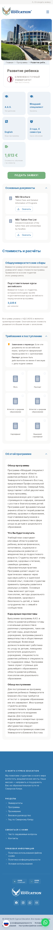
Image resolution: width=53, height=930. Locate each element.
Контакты (13, 838)
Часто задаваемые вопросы (22, 834)
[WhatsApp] (30, 902)
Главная (9, 62)
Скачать (26, 209)
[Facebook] (16, 902)
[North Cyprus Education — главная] (17, 11)
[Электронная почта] (36, 902)
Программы (22, 62)
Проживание (14, 811)
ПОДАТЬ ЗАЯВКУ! (26, 175)
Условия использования (20, 864)
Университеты (15, 803)
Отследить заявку (42, 2)
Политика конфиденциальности (24, 859)
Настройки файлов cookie (31, 926)
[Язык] (6, 923)
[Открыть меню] (48, 10)
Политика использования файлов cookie (25, 854)
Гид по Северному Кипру (20, 819)
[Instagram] (23, 902)
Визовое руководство (19, 815)
